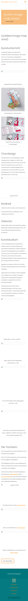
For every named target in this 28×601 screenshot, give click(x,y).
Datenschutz (14, 590)
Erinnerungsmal (21, 527)
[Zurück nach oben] (14, 580)
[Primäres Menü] (25, 2)
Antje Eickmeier (14, 552)
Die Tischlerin (9, 447)
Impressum (14, 593)
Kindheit (6, 203)
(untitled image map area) (14, 37)
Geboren (6, 221)
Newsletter (14, 584)
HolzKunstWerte (14, 474)
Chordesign (8, 153)
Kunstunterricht (10, 48)
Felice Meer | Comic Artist (9, 2)
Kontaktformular (14, 587)
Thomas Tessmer (21, 505)
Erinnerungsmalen (5, 476)
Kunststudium (9, 239)
